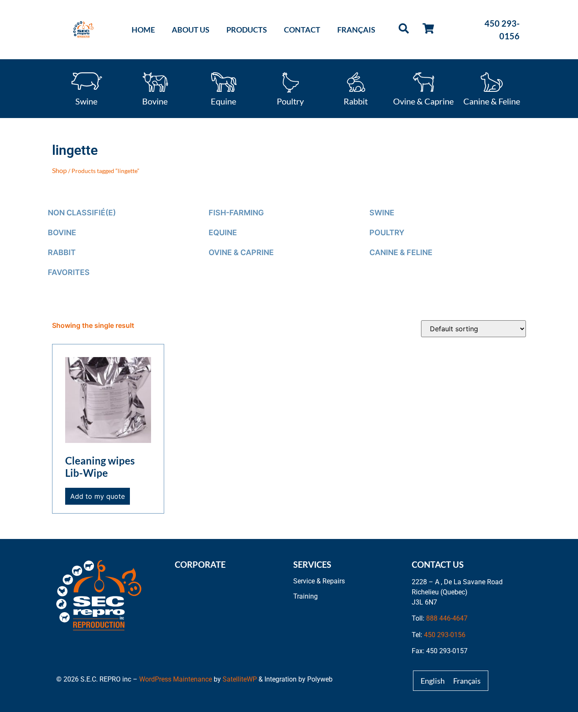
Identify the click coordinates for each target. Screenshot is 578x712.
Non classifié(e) (82, 212)
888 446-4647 (447, 618)
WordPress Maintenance (175, 679)
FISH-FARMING (236, 212)
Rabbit (356, 100)
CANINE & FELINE (400, 252)
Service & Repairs (319, 581)
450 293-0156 (444, 635)
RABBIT (62, 252)
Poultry (290, 100)
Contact (302, 29)
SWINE (381, 212)
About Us (190, 29)
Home (143, 29)
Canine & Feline (491, 100)
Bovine (155, 100)
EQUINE (223, 232)
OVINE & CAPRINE (241, 252)
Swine (86, 100)
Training (305, 596)
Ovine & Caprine (423, 100)
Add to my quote (97, 496)
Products (246, 29)
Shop (59, 170)
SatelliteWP (240, 679)
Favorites (69, 272)
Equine (223, 100)
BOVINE (62, 232)
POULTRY (387, 232)
